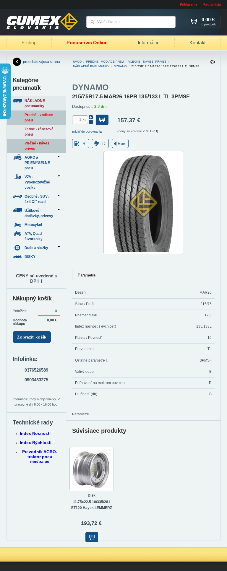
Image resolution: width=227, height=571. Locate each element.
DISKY (30, 257)
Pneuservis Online (87, 42)
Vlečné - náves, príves (147, 61)
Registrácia (212, 4)
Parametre (86, 275)
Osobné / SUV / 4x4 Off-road (37, 199)
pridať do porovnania (87, 131)
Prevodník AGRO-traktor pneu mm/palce (39, 456)
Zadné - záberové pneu (39, 131)
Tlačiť (212, 63)
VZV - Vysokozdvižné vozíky (37, 182)
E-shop (29, 42)
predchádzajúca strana (41, 62)
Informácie (149, 42)
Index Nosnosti (35, 433)
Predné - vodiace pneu (105, 61)
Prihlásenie (188, 4)
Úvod (77, 61)
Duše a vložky (36, 248)
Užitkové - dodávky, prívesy (39, 213)
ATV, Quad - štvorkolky (34, 236)
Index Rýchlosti (35, 442)
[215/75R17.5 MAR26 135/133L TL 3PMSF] (143, 253)
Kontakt (197, 42)
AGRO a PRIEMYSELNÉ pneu (37, 162)
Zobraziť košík (31, 337)
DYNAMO (120, 66)
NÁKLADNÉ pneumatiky (91, 66)
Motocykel (34, 225)
